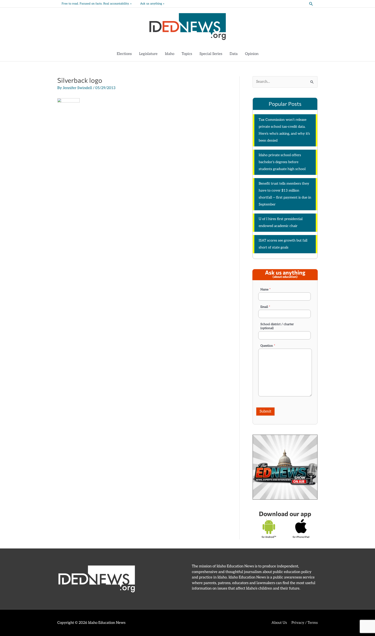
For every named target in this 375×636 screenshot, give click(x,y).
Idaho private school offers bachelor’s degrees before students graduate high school (282, 162)
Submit (265, 411)
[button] (311, 3)
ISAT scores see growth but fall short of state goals (283, 244)
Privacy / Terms (304, 623)
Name (265, 289)
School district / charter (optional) (277, 326)
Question (267, 346)
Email (265, 307)
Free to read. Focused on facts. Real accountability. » (97, 3)
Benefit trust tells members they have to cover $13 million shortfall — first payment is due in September (285, 194)
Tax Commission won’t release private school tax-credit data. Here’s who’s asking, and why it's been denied (284, 130)
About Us (279, 623)
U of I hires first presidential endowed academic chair (281, 222)
